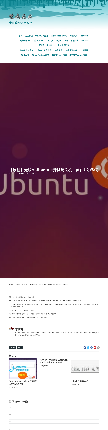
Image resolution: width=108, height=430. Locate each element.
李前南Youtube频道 (78, 55)
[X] (88, 347)
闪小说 (59, 40)
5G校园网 (84, 50)
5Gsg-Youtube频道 (40, 55)
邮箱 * (10, 414)
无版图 (20, 347)
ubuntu (12, 347)
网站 (10, 422)
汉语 (66, 40)
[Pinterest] (95, 347)
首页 (20, 36)
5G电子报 (25, 55)
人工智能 (29, 36)
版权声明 (85, 40)
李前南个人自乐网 (43, 50)
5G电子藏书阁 (71, 50)
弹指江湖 (36, 40)
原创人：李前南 (45, 45)
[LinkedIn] (91, 347)
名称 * (10, 407)
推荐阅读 (74, 40)
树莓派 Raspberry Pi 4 (80, 36)
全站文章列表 (63, 45)
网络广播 (49, 40)
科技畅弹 (23, 40)
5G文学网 (58, 50)
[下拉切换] (29, 41)
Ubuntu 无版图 (42, 36)
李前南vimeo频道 (59, 55)
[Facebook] (85, 347)
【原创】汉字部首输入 (79, 381)
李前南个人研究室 (21, 22)
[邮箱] (98, 347)
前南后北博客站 (26, 50)
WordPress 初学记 (59, 36)
